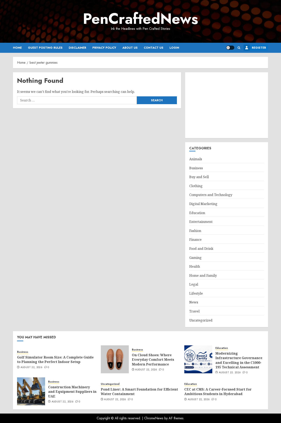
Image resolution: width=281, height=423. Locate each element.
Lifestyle (196, 293)
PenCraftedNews (140, 18)
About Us (130, 48)
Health (194, 266)
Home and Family (203, 275)
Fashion (195, 230)
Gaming (195, 257)
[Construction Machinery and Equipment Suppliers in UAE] (31, 391)
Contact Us (153, 48)
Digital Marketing (203, 204)
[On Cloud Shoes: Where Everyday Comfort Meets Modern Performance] (115, 359)
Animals (195, 159)
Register (259, 48)
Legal (193, 284)
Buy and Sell (199, 177)
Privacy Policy (104, 48)
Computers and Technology (210, 194)
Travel (194, 311)
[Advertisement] (226, 105)
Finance (195, 239)
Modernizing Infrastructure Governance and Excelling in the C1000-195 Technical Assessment (238, 360)
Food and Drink (201, 248)
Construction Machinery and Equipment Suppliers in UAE (72, 392)
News (193, 302)
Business (196, 168)
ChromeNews (153, 418)
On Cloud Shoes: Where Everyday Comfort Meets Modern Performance (153, 360)
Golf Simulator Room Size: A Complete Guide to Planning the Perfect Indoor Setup (55, 359)
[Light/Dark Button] (230, 48)
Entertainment (200, 221)
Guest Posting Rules (45, 48)
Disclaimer (77, 48)
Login (174, 48)
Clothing (196, 186)
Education (197, 213)
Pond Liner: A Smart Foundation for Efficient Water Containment (139, 391)
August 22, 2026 (31, 367)
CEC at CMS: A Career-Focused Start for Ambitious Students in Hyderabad (218, 391)
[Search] (239, 48)
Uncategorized (200, 320)
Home (17, 48)
